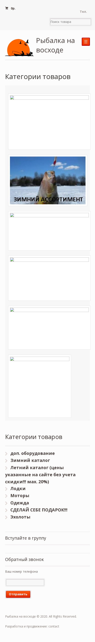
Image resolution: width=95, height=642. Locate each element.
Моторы (19, 495)
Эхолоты (20, 517)
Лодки (18, 488)
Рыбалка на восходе (55, 45)
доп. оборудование (32, 453)
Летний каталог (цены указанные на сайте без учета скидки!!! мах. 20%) (40, 475)
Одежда (19, 503)
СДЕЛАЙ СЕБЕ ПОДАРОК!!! (38, 510)
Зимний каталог (30, 460)
